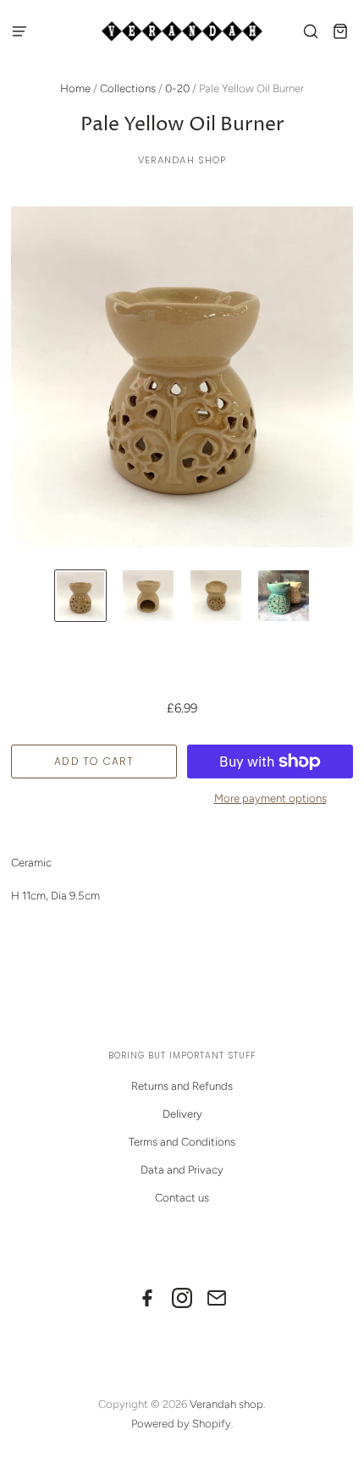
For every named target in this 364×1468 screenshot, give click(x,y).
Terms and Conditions (182, 1141)
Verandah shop (182, 160)
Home (75, 88)
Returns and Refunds (182, 1086)
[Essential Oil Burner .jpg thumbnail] (80, 595)
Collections (128, 88)
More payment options (270, 798)
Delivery (182, 1114)
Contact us (182, 1197)
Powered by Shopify (181, 1423)
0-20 (177, 88)
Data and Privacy (182, 1169)
